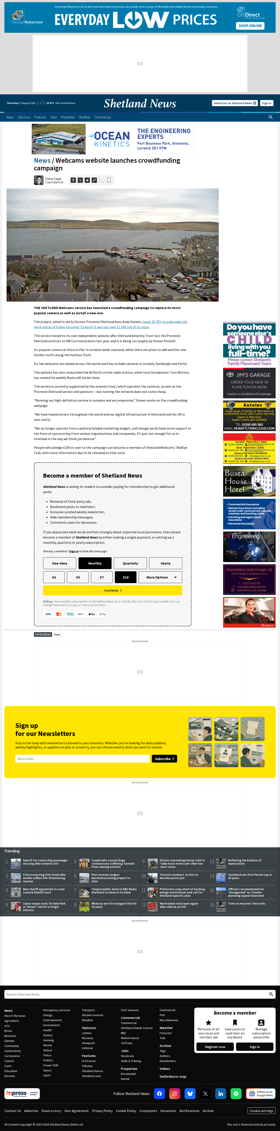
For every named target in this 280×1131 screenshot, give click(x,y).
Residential (128, 1074)
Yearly (165, 563)
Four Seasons (130, 1010)
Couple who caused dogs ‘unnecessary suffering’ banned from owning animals (112, 863)
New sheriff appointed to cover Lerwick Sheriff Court (44, 890)
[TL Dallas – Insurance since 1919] (249, 514)
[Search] (271, 117)
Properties (129, 1068)
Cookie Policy (126, 1111)
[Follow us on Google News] (261, 1093)
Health (47, 1030)
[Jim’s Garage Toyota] (249, 383)
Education (10, 1071)
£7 (102, 577)
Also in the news (15, 1016)
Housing (48, 1040)
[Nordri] (249, 547)
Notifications (189, 1111)
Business (10, 1036)
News (42, 160)
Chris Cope (53, 178)
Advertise (31, 1111)
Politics (48, 1060)
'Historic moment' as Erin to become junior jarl (179, 876)
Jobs (124, 1050)
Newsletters (168, 1061)
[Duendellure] (249, 579)
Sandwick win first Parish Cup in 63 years (250, 876)
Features (89, 1055)
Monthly (95, 563)
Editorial (87, 1048)
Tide (162, 1038)
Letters (87, 1033)
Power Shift (50, 1065)
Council (9, 1061)
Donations (168, 1111)
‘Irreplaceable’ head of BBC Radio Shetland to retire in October (114, 890)
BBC (123, 1033)
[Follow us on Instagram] (174, 1093)
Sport (47, 1075)
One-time (59, 563)
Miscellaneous (169, 1020)
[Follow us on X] (205, 1093)
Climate (9, 1041)
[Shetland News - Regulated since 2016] (22, 1093)
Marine (47, 1045)
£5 (78, 577)
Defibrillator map (173, 1076)
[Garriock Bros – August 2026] (249, 448)
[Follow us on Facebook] (159, 1093)
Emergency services (56, 1010)
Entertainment (52, 1020)
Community (11, 1046)
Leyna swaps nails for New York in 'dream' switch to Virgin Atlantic (44, 906)
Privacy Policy (102, 1111)
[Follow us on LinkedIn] (220, 1093)
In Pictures (89, 1061)
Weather (87, 1020)
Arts (7, 1026)
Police (47, 1055)
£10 (125, 577)
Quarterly (130, 563)
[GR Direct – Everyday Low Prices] (140, 17)
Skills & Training (131, 1061)
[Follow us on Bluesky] (190, 1093)
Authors (165, 1056)
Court (8, 1066)
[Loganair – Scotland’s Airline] (249, 612)
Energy (47, 1015)
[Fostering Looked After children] (249, 324)
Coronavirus (12, 1056)
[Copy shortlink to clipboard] (94, 180)
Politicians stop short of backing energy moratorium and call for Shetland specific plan (182, 892)
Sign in (266, 103)
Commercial (130, 1017)
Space (47, 1070)
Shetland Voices (92, 1071)
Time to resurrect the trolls (246, 903)
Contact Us (12, 1111)
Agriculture (11, 1021)
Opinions (89, 1028)
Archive (165, 1045)
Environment (51, 1025)
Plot (162, 1015)
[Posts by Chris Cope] (39, 180)
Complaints (148, 1111)
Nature (47, 1050)
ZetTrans (127, 1043)
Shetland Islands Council (136, 1028)
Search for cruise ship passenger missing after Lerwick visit (45, 861)
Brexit (8, 1031)
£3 (54, 577)
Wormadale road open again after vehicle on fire (179, 905)
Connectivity (12, 1051)
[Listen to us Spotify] (236, 1093)
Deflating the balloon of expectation (244, 861)
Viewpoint (88, 1043)
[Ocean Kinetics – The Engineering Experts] (113, 139)
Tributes (87, 1066)
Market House (130, 1038)
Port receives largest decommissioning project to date (110, 878)
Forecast (166, 1033)
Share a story (51, 1111)
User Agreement (76, 1111)
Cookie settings (261, 1111)
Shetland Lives (91, 1076)
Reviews (87, 1038)
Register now (215, 1047)
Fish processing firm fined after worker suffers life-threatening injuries (44, 878)
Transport (88, 1010)
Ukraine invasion (92, 1015)
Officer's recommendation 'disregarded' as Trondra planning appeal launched (246, 892)
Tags (163, 1051)
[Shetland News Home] (140, 110)
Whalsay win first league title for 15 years (113, 905)
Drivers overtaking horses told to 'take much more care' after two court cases (182, 863)
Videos (165, 1068)
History (48, 1035)
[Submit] (271, 994)
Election (9, 1076)
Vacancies (127, 1056)
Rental (125, 1079)
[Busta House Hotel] (249, 481)
